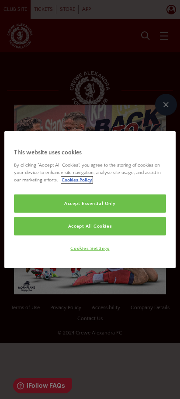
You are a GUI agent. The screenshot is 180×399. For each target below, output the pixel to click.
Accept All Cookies (90, 226)
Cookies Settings (89, 248)
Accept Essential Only (90, 203)
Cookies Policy (77, 180)
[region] (89, 199)
